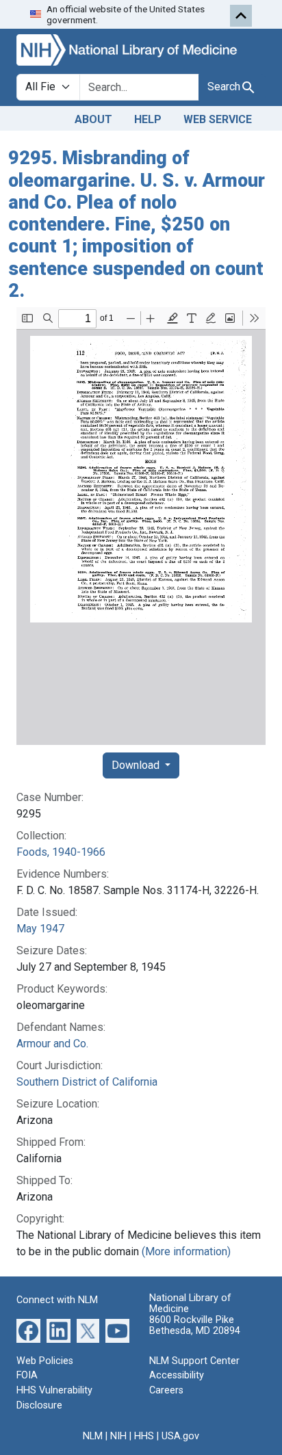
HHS (144, 1436)
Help (148, 119)
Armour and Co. (52, 1043)
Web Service (217, 119)
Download (137, 765)
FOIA (27, 1375)
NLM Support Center (194, 1361)
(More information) (186, 1251)
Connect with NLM (57, 1300)
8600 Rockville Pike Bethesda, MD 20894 (194, 1325)
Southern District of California (86, 1081)
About (93, 119)
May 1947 (40, 928)
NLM (93, 1436)
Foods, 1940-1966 (60, 852)
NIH (118, 1436)
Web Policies (44, 1361)
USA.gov (180, 1436)
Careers (166, 1390)
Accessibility (176, 1375)
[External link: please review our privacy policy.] (28, 1330)
